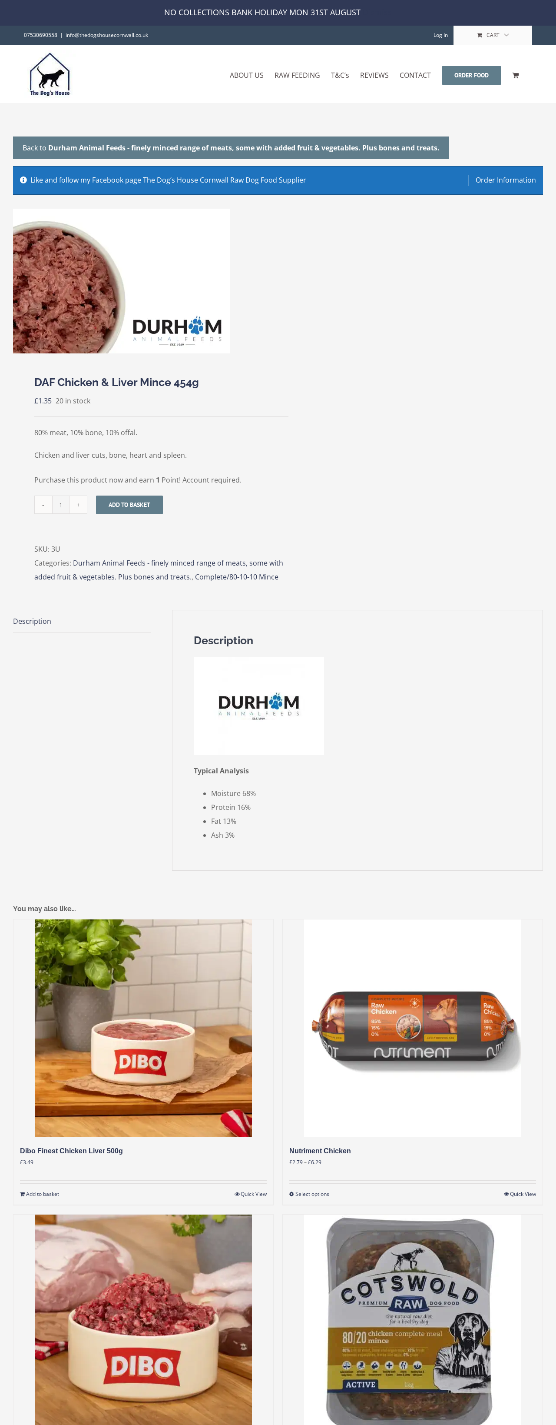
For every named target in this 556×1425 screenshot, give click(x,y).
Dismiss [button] (377, 12)
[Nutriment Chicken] (413, 1028)
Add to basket (129, 505)
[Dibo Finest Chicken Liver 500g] (143, 1028)
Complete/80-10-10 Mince (236, 577)
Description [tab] (32, 621)
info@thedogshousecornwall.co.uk (107, 35)
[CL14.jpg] (140, 281)
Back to (231, 148)
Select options (312, 1194)
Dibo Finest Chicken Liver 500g (71, 1151)
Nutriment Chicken (320, 1151)
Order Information (506, 180)
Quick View (254, 1194)
